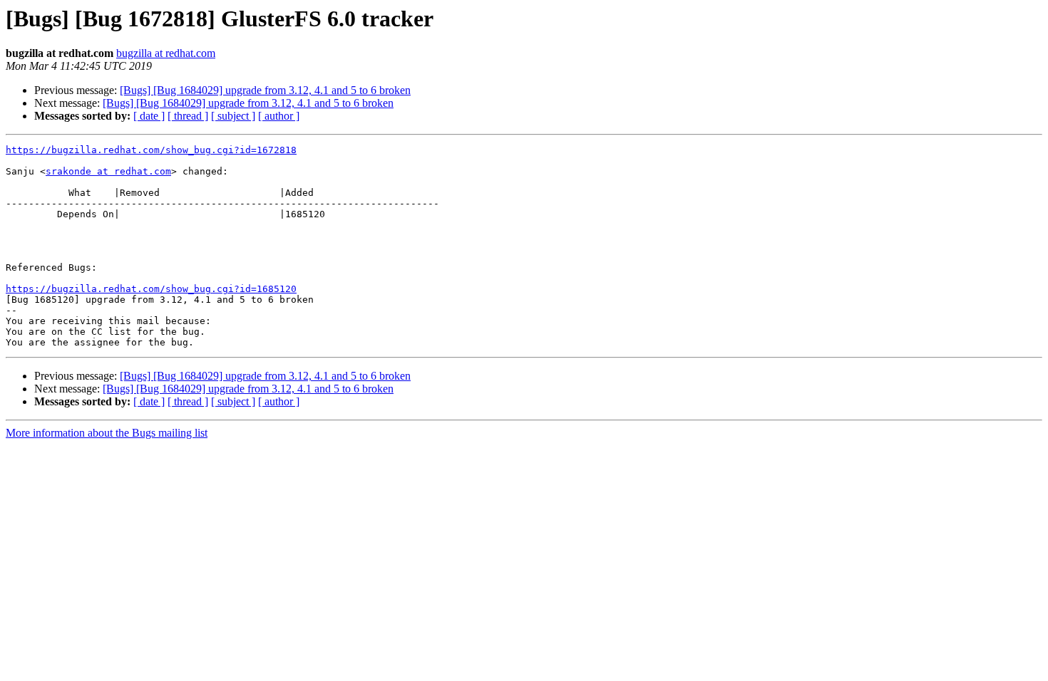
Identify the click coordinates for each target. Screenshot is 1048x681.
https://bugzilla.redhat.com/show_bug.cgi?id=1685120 (151, 289)
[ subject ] (233, 116)
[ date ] (149, 116)
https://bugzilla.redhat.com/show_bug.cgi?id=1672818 (151, 150)
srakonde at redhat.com (108, 171)
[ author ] (278, 116)
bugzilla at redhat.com (165, 53)
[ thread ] (188, 116)
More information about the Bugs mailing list (106, 433)
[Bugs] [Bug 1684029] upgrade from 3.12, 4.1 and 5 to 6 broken (265, 90)
